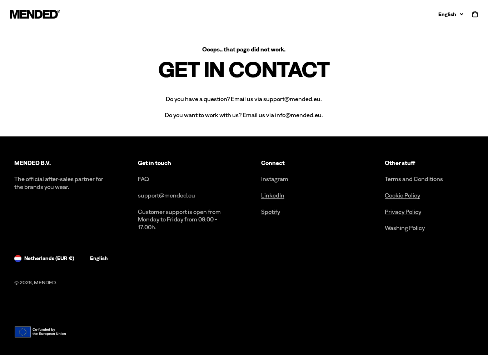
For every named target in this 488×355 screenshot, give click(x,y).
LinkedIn (272, 195)
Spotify (270, 212)
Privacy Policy (403, 212)
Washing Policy (405, 228)
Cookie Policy (402, 195)
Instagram (274, 179)
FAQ (143, 179)
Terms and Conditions (414, 179)
